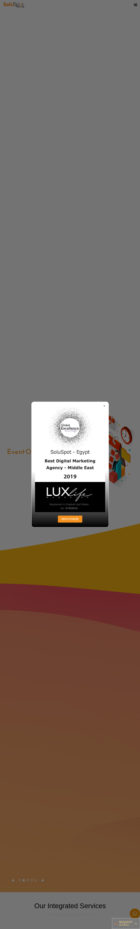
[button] (104, 406)
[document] (70, 464)
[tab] (126, 923)
